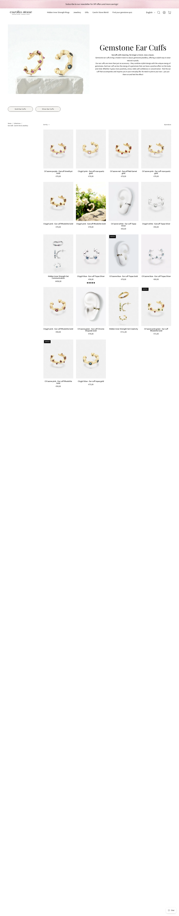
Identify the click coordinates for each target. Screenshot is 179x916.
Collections (17, 123)
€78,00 (58, 176)
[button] (87, 12)
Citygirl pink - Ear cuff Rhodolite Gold (58, 224)
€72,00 (156, 334)
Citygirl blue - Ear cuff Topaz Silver (91, 276)
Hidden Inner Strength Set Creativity (123, 329)
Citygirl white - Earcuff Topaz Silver (156, 224)
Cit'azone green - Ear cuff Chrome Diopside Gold (91, 330)
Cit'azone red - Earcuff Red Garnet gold (123, 172)
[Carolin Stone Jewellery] (21, 12)
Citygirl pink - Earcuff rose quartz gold (91, 172)
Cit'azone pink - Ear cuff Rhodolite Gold (58, 382)
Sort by (45, 125)
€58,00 (90, 279)
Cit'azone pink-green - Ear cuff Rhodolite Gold (156, 330)
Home (9, 123)
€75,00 (90, 385)
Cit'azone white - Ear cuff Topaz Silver (123, 225)
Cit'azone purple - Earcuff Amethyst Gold (58, 172)
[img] (91, 283)
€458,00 (58, 281)
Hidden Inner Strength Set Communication (58, 277)
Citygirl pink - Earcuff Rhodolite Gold (91, 224)
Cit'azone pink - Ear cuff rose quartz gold (156, 172)
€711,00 (124, 332)
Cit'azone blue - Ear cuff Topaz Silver (156, 276)
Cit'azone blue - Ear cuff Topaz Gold (123, 276)
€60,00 (156, 279)
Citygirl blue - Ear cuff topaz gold (91, 381)
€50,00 (123, 229)
